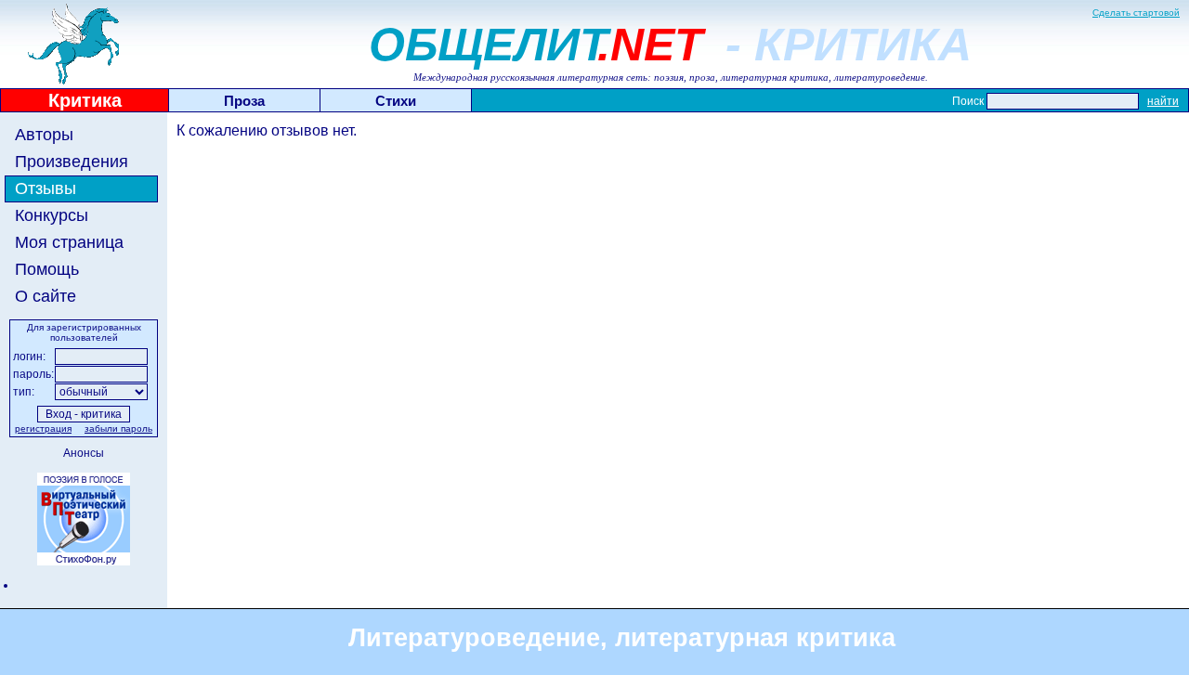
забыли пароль (118, 428)
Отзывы (45, 188)
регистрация (43, 428)
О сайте (45, 296)
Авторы (44, 134)
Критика (85, 100)
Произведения (71, 161)
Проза (244, 101)
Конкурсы (51, 215)
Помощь (47, 269)
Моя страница (69, 242)
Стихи (395, 101)
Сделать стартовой (1136, 12)
